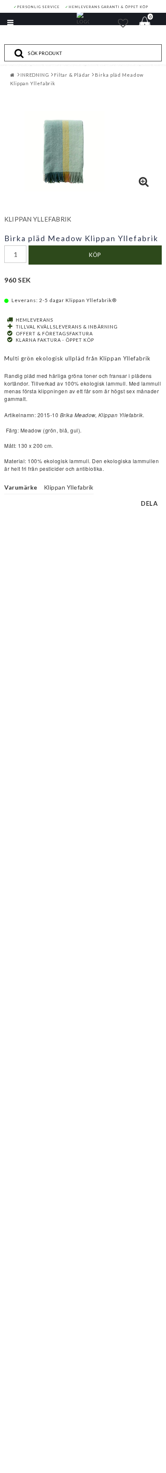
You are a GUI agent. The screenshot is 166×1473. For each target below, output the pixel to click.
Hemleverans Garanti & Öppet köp (106, 7)
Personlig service (37, 7)
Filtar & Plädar (72, 75)
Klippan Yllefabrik (37, 219)
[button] (123, 23)
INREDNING (34, 75)
